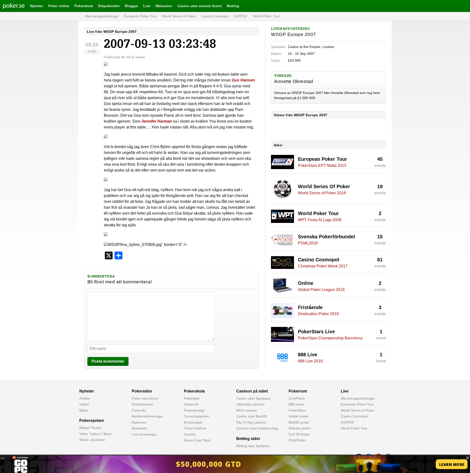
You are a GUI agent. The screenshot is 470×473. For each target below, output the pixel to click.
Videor (84, 404)
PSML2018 (307, 243)
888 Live (307, 354)
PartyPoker (297, 440)
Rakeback (139, 428)
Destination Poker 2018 (318, 314)
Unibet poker (298, 416)
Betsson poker (300, 428)
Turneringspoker (196, 416)
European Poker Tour (140, 16)
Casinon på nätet (252, 391)
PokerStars (297, 410)
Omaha (189, 434)
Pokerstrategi (194, 410)
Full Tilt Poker (299, 434)
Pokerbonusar (142, 404)
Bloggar (131, 6)
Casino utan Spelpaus (253, 398)
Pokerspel (191, 398)
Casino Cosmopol (215, 16)
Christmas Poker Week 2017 (323, 266)
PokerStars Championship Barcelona (330, 338)
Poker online (58, 6)
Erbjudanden (109, 6)
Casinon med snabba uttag (257, 428)
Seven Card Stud (197, 440)
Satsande (191, 404)
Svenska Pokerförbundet (326, 236)
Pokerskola (83, 6)
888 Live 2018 (310, 361)
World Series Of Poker (324, 186)
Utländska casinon (250, 404)
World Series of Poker (179, 16)
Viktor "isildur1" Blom (95, 434)
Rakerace (139, 422)
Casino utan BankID (251, 416)
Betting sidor (248, 439)
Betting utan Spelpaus (253, 446)
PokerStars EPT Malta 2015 (322, 165)
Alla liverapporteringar (102, 16)
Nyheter (36, 6)
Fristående (310, 307)
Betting (233, 6)
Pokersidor (142, 391)
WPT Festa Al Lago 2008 (319, 220)
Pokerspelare (91, 420)
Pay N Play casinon (251, 422)
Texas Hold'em (195, 428)
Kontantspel (193, 422)
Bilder (83, 410)
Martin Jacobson (92, 440)
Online (305, 283)
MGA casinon (246, 410)
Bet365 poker (299, 422)
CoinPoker (297, 398)
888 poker (296, 404)
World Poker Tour (266, 16)
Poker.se (10, 6)
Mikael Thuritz (90, 428)
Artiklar (84, 398)
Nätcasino (163, 6)
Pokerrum (298, 391)
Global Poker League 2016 (321, 290)
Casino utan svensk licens (199, 6)
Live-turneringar (144, 434)
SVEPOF (240, 16)
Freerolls (138, 410)
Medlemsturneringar (147, 416)
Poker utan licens (145, 398)
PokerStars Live (316, 331)
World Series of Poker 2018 (322, 193)
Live (146, 6)
